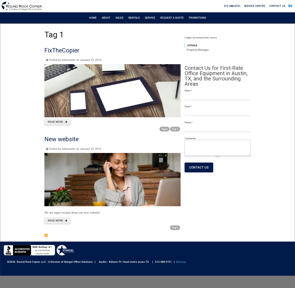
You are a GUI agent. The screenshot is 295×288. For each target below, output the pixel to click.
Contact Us (277, 6)
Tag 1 (175, 129)
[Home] (22, 9)
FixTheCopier (61, 50)
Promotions (197, 17)
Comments (190, 138)
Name (188, 90)
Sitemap (181, 261)
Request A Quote (172, 17)
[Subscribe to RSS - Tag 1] (46, 235)
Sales (119, 17)
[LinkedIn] (290, 8)
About (106, 17)
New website (61, 139)
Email (188, 106)
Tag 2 (164, 129)
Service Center (254, 6)
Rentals (134, 17)
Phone (188, 122)
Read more (57, 121)
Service (150, 17)
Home (93, 17)
